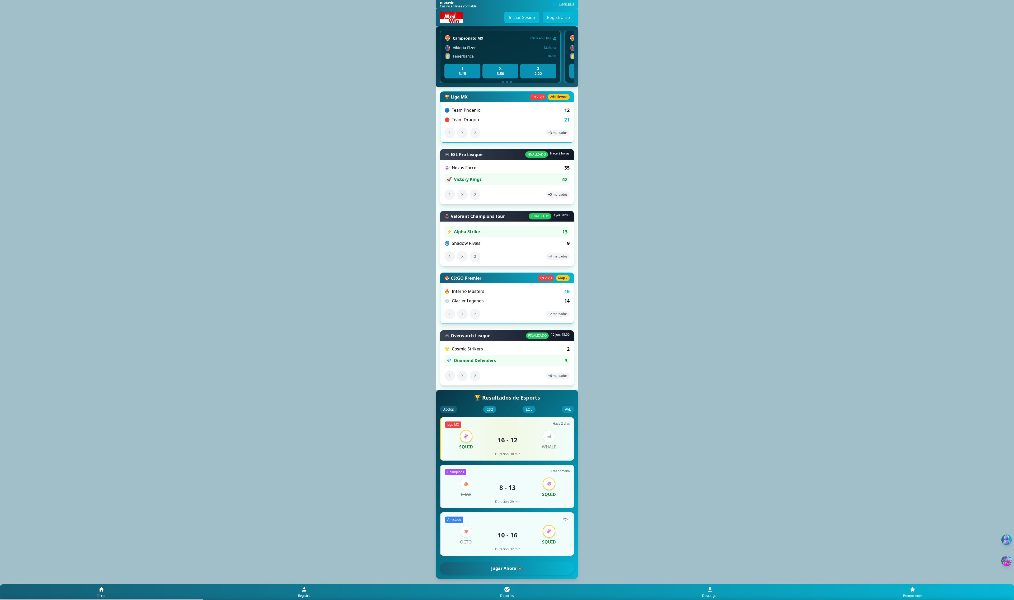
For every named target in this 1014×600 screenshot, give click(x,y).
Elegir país (566, 4)
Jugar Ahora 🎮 (507, 568)
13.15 (462, 71)
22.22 (538, 71)
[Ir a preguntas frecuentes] (1006, 540)
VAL (568, 409)
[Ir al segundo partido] (507, 82)
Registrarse (558, 17)
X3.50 (500, 71)
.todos (448, 409)
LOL (529, 409)
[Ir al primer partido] (503, 82)
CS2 (489, 409)
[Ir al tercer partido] (511, 82)
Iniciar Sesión (522, 17)
